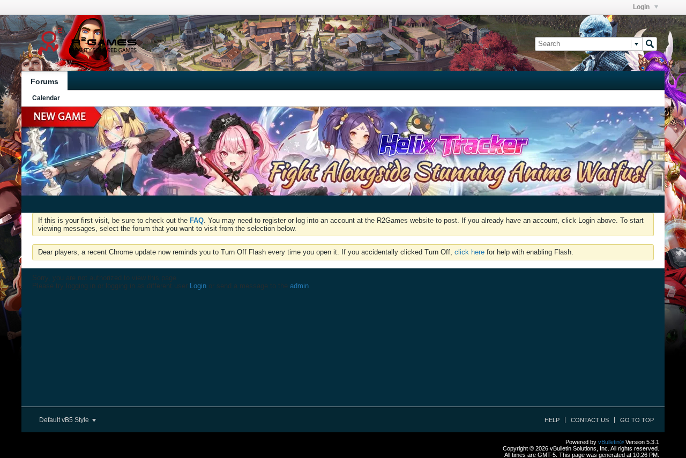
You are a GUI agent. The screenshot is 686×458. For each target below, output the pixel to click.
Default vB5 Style (65, 420)
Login (642, 7)
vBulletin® (611, 442)
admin (299, 286)
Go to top (637, 420)
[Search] (649, 44)
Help (552, 420)
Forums (44, 81)
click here (469, 252)
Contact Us (590, 420)
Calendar (46, 98)
